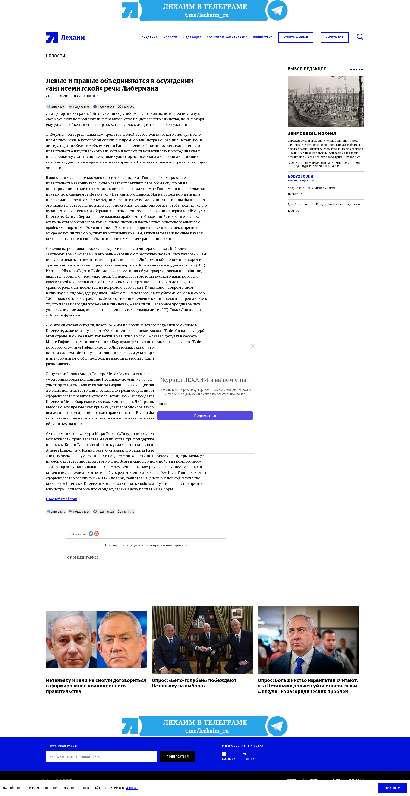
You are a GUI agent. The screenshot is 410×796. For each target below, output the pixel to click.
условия (132, 788)
